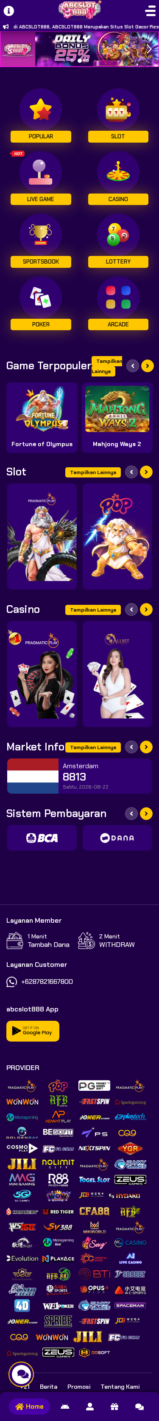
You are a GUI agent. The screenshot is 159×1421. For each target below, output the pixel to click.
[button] (149, 49)
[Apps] (64, 1407)
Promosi (78, 1386)
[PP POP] (117, 536)
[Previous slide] (132, 365)
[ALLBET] (117, 674)
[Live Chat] (139, 1407)
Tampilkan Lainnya (107, 366)
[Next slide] (147, 365)
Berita (48, 1386)
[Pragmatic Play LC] (42, 674)
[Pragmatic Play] (42, 536)
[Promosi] (114, 1407)
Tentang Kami (119, 1386)
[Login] (90, 1407)
